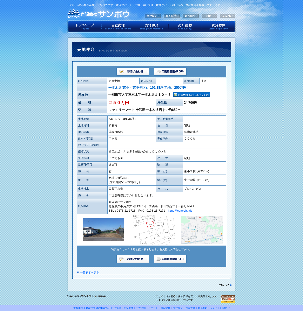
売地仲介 (151, 26)
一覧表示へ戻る (89, 272)
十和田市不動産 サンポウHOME (91, 307)
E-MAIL (228, 15)
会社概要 (152, 15)
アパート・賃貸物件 (159, 307)
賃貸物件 (219, 26)
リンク (213, 307)
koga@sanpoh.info (180, 210)
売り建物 (185, 26)
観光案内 (190, 15)
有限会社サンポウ (98, 13)
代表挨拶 (171, 15)
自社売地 (118, 26)
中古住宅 (141, 307)
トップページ (84, 26)
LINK (209, 15)
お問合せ (225, 307)
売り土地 (128, 307)
